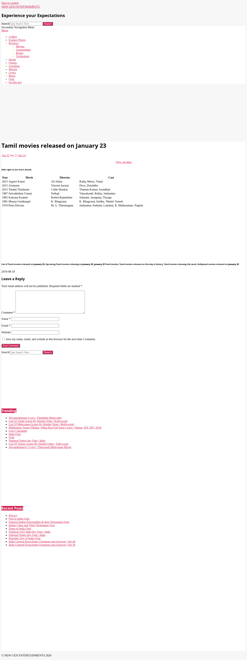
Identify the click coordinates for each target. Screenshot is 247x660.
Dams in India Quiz (20, 528)
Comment (8, 312)
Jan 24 (22, 155)
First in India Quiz (19, 518)
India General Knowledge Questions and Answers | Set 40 (42, 541)
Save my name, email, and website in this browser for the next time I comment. (51, 339)
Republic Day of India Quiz (25, 538)
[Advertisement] (109, 112)
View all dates (124, 162)
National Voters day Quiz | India (27, 440)
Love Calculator (18, 430)
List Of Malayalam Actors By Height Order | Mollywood (41, 424)
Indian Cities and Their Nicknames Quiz (32, 525)
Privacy (13, 515)
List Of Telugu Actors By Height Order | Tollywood (38, 443)
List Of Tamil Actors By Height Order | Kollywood (38, 421)
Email (5, 325)
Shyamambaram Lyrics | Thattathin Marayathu (35, 417)
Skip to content (10, 3)
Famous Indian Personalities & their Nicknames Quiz (39, 522)
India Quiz (15, 434)
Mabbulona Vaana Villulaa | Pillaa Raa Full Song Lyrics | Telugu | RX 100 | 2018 (55, 427)
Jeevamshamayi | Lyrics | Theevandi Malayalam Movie (40, 447)
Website (5, 332)
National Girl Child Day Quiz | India (29, 531)
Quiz (11, 437)
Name (5, 318)
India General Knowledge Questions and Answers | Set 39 (42, 544)
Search (5, 23)
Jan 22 (5, 155)
